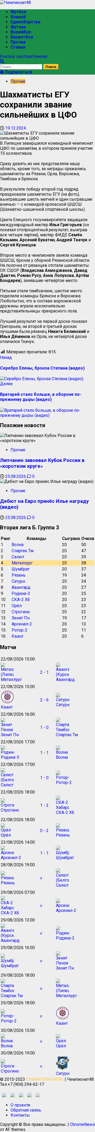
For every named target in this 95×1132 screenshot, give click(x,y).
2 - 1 (44, 672)
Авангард (21, 587)
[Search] (2, 61)
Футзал (18, 26)
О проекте (20, 1105)
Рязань (19, 575)
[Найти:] (21, 66)
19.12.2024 (15, 128)
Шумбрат (21, 569)
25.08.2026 (16, 476)
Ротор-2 (19, 630)
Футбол (18, 11)
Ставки (18, 47)
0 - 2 (44, 830)
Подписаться (18, 72)
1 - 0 (44, 727)
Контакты (20, 1115)
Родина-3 (21, 593)
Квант (17, 636)
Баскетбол (22, 37)
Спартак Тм (23, 550)
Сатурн (18, 581)
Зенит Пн (21, 617)
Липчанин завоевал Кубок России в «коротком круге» (42, 463)
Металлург (22, 562)
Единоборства (25, 21)
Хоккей (18, 16)
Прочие (18, 42)
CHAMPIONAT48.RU (45, 1079)
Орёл (17, 605)
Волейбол (21, 32)
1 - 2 (44, 805)
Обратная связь (26, 1110)
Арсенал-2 (22, 624)
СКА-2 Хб (21, 599)
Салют (18, 556)
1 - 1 (44, 752)
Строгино (21, 611)
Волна (17, 544)
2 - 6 (44, 699)
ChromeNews (82, 1124)
